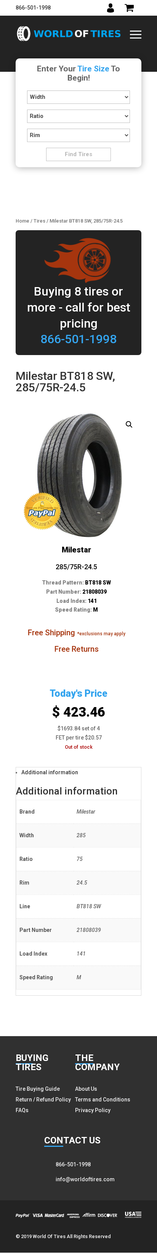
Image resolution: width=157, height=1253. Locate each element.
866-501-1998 (33, 8)
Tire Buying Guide (38, 1089)
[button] (129, 424)
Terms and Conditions (102, 1099)
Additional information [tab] (49, 772)
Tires (39, 221)
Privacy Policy (93, 1110)
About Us (86, 1089)
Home (22, 221)
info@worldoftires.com (85, 1179)
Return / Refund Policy (43, 1099)
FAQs (22, 1110)
